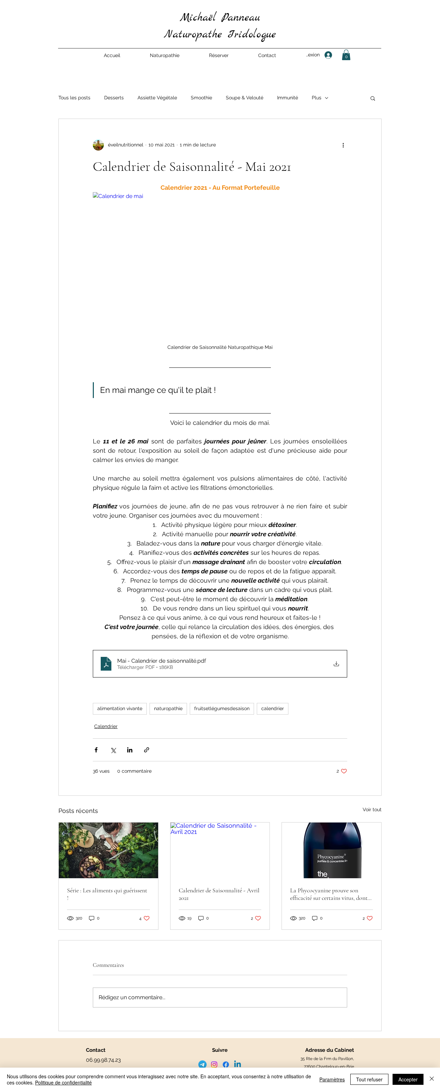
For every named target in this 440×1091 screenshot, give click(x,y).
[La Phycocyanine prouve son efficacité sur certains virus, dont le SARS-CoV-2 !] (331, 850)
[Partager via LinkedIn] (129, 750)
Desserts (114, 97)
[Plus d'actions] (343, 145)
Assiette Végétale (157, 97)
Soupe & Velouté (244, 97)
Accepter (408, 1079)
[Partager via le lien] (146, 750)
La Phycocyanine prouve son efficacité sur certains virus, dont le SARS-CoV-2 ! (328, 894)
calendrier (272, 708)
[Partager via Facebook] (96, 750)
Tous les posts (74, 97)
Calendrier (106, 726)
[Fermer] (432, 1079)
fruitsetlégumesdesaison (222, 708)
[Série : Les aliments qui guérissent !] (108, 850)
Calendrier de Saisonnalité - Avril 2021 (219, 894)
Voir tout (372, 809)
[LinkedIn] (237, 1064)
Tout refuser (369, 1079)
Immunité (287, 97)
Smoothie (201, 97)
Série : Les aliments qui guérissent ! (107, 894)
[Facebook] (226, 1064)
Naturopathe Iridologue (220, 34)
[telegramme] (202, 1064)
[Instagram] (214, 1064)
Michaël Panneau (220, 18)
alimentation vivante (119, 708)
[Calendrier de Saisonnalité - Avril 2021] (220, 850)
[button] (164, 55)
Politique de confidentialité (63, 1082)
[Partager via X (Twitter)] (113, 750)
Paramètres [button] (332, 1079)
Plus (316, 97)
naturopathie (168, 708)
